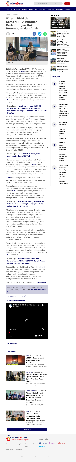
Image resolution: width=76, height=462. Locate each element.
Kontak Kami (9, 449)
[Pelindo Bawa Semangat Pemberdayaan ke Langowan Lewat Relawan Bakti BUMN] (53, 42)
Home (10, 9)
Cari (67, 3)
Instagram (53, 443)
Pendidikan (69, 9)
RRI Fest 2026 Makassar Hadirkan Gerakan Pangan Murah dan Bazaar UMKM (63, 152)
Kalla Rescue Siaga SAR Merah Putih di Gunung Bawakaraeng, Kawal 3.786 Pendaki (64, 111)
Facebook (44, 443)
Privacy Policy (19, 449)
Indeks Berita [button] (27, 429)
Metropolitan (40, 9)
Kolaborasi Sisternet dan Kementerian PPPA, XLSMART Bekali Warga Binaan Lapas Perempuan (26, 261)
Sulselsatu (42, 456)
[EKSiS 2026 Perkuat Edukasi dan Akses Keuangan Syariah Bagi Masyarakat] (53, 68)
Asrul (12, 33)
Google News (40, 282)
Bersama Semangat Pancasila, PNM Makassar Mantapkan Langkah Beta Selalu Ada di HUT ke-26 (25, 204)
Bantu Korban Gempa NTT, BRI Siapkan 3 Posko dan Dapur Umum (63, 61)
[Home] (15, 3)
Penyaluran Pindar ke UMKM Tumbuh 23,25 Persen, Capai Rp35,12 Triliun (63, 34)
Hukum (24, 9)
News (27, 411)
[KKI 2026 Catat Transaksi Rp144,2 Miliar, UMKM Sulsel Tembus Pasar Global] (15, 376)
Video (31, 9)
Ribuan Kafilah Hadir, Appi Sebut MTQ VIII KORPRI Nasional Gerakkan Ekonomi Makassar (35, 397)
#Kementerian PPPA (12, 296)
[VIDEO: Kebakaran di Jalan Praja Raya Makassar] (15, 360)
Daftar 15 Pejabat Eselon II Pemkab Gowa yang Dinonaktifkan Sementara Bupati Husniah (64, 91)
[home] (17, 438)
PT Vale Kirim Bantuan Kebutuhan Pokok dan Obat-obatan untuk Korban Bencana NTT (63, 52)
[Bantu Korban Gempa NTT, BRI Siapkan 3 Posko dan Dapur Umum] (53, 61)
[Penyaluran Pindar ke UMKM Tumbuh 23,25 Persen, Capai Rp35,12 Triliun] (53, 34)
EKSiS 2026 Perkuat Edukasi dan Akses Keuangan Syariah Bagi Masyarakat (63, 69)
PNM (23, 71)
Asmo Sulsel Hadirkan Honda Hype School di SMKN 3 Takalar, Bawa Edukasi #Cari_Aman (63, 174)
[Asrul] (8, 34)
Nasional (50, 9)
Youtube (62, 443)
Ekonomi (17, 9)
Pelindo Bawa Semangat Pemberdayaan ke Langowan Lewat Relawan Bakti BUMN (63, 42)
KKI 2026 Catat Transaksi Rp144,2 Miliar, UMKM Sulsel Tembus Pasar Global (59, 24)
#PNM (23, 296)
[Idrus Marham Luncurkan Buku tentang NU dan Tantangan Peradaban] (15, 415)
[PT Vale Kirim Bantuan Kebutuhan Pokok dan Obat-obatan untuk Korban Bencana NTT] (53, 52)
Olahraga (59, 9)
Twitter (43, 446)
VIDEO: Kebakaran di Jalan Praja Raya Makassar (35, 360)
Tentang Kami (19, 444)
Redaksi (8, 444)
